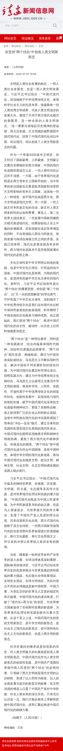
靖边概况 (28, 38)
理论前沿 (16, 46)
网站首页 (10, 38)
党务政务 (45, 38)
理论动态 (29, 46)
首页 (6, 46)
